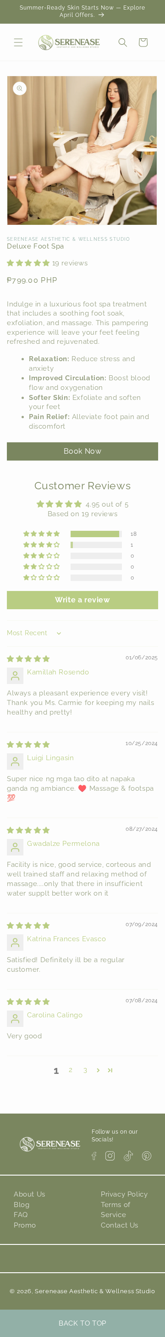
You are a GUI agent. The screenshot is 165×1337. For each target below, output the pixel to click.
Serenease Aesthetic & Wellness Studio (95, 1291)
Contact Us (119, 1225)
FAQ (21, 1215)
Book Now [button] (83, 451)
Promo (25, 1225)
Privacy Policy (124, 1194)
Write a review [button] (82, 600)
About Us (29, 1194)
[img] (28, 659)
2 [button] (71, 1070)
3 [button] (85, 1070)
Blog (21, 1205)
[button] (18, 42)
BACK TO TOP (82, 1323)
